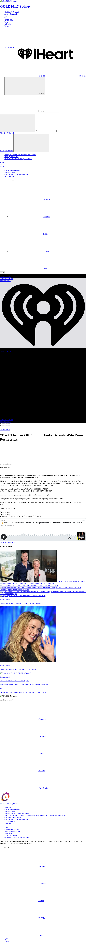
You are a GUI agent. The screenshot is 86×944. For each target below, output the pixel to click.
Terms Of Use (9, 823)
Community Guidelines (12, 817)
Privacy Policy (9, 821)
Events (6, 26)
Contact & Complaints (12, 170)
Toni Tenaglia (9, 833)
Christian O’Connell (11, 12)
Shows (6, 16)
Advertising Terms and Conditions (16, 813)
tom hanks (11, 542)
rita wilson (3, 542)
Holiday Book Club (11, 157)
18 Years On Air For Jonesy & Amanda (18, 159)
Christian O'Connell (7, 133)
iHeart (6, 941)
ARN (6, 939)
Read (6, 22)
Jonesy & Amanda (10, 14)
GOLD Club (9, 20)
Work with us (9, 176)
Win (5, 18)
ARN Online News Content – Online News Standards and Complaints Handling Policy (35, 815)
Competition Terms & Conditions (16, 174)
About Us (7, 807)
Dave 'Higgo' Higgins (12, 831)
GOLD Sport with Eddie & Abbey (16, 837)
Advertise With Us (11, 172)
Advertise (7, 24)
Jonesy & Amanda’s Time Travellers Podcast (20, 155)
